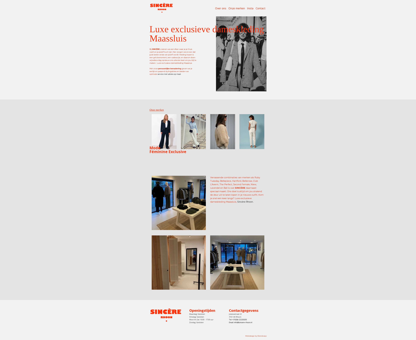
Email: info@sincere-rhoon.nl (240, 322)
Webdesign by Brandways (255, 336)
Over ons (220, 8)
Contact (260, 8)
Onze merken (236, 8)
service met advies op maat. (169, 74)
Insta (250, 8)
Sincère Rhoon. (245, 201)
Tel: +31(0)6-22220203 (238, 319)
